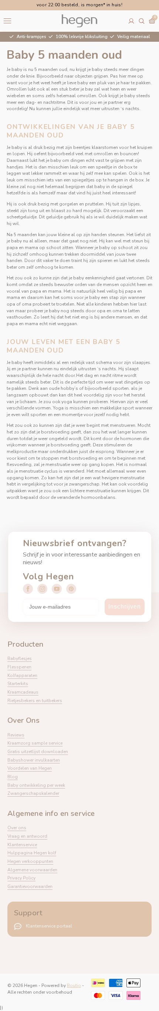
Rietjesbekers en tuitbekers (34, 701)
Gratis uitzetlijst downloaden (37, 752)
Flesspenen (19, 667)
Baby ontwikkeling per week (36, 785)
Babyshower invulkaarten (33, 760)
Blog (12, 777)
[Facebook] (28, 589)
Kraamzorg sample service (34, 743)
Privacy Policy (21, 878)
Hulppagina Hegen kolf (31, 853)
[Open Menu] (7, 21)
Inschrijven (124, 606)
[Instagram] (42, 589)
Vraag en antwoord (27, 836)
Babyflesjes (19, 658)
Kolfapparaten (22, 675)
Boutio (74, 985)
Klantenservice (22, 845)
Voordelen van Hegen (29, 768)
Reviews (15, 735)
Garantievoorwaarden (30, 886)
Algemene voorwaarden (32, 870)
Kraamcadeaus (22, 692)
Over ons (16, 828)
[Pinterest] (71, 589)
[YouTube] (57, 589)
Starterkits (17, 684)
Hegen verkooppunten (30, 861)
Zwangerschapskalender (33, 793)
